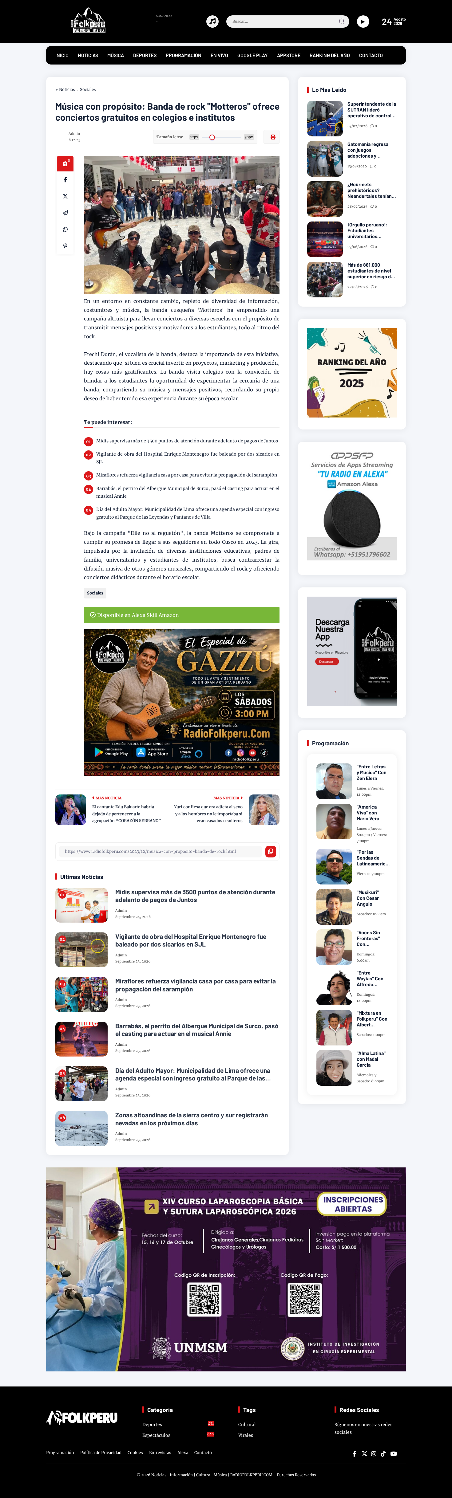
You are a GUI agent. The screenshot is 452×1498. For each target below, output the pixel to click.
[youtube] (392, 1454)
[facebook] (65, 179)
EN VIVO (219, 55)
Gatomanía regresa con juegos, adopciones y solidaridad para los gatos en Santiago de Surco (370, 150)
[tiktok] (383, 1454)
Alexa (182, 1452)
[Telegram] (65, 213)
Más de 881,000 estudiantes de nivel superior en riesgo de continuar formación (370, 271)
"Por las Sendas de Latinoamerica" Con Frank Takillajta (373, 858)
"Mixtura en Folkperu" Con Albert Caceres (372, 1019)
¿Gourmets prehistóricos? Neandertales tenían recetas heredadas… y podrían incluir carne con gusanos (371, 190)
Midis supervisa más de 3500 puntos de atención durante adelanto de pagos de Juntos (187, 441)
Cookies (135, 1452)
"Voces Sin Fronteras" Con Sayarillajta (369, 938)
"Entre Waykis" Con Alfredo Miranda (370, 978)
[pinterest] (65, 246)
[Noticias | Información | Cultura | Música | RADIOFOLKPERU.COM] (77, 32)
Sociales (88, 89)
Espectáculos (178, 1435)
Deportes (178, 1424)
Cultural (247, 1424)
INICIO (62, 55)
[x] (65, 196)
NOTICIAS (88, 55)
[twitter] (364, 1454)
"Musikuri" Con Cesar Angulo (368, 898)
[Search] (342, 21)
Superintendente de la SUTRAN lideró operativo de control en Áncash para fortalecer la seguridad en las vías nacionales (371, 110)
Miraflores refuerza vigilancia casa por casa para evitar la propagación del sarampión (186, 475)
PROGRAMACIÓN (183, 55)
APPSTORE (288, 55)
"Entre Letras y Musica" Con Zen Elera (372, 772)
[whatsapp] (65, 229)
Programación (60, 1452)
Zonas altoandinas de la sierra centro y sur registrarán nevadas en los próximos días (191, 1118)
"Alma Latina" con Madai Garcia (371, 1059)
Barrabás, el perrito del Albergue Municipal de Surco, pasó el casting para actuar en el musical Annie (188, 492)
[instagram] (373, 1454)
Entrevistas (160, 1452)
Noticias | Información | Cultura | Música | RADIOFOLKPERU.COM (211, 1475)
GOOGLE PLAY (252, 55)
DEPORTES (145, 55)
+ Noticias (65, 89)
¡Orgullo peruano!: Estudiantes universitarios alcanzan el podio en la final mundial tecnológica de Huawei (371, 230)
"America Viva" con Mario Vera (368, 812)
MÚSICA (115, 55)
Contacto (203, 1452)
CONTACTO (371, 55)
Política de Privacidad (100, 1452)
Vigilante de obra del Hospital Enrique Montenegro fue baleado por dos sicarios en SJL (188, 458)
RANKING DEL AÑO (330, 55)
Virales (245, 1435)
